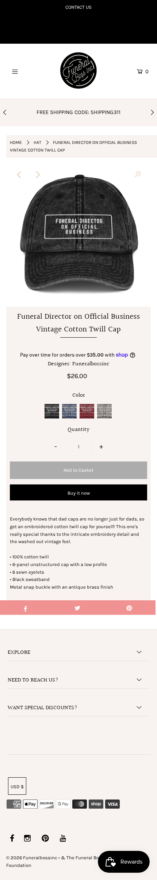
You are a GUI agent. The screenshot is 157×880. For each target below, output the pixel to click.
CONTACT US (78, 7)
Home (16, 142)
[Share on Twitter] (77, 607)
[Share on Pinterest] (129, 607)
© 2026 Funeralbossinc (31, 857)
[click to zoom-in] (138, 175)
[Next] (37, 175)
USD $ (17, 786)
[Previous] (19, 175)
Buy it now (79, 493)
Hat (37, 142)
